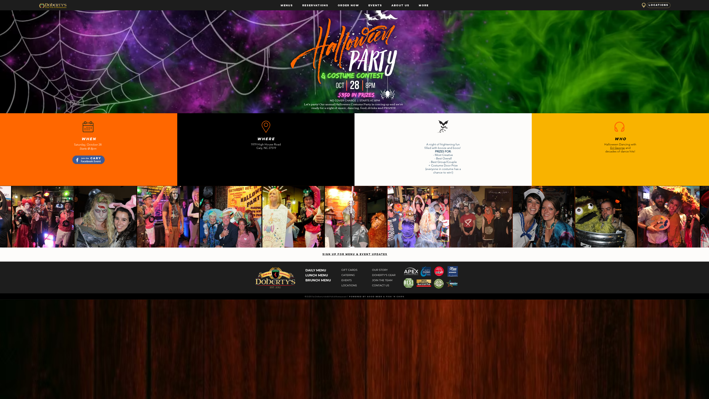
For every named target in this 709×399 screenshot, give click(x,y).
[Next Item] (703, 216)
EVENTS (346, 280)
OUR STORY (380, 270)
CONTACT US (380, 285)
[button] (287, 5)
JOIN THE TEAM (382, 280)
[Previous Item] (6, 216)
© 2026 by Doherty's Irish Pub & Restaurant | (327, 296)
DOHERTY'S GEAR (383, 275)
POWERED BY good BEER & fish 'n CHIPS (376, 296)
